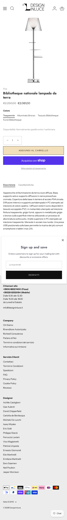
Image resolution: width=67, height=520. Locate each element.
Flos (5, 88)
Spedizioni (8, 370)
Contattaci (8, 361)
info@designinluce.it (13, 307)
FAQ (5, 374)
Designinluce (15, 507)
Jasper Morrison (11, 472)
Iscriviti (33, 275)
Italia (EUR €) (8, 502)
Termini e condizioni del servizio (18, 342)
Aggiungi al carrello (33, 150)
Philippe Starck (10, 433)
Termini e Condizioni (13, 366)
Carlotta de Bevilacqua (14, 415)
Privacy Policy (9, 379)
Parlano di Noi (9, 338)
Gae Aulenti (9, 406)
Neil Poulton (9, 467)
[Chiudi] (62, 240)
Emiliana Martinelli (12, 459)
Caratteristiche (26, 184)
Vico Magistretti (11, 441)
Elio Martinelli (9, 454)
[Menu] (5, 8)
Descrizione (9, 184)
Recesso (7, 387)
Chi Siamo (8, 325)
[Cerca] (12, 8)
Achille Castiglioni (11, 402)
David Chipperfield (12, 411)
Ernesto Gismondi (12, 450)
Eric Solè (7, 428)
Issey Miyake (9, 424)
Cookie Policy (9, 383)
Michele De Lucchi (12, 419)
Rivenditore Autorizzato (14, 329)
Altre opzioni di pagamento (33, 168)
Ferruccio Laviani (11, 437)
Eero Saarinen (10, 463)
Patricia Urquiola (11, 446)
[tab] (10, 185)
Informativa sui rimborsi (14, 346)
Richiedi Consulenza (13, 333)
